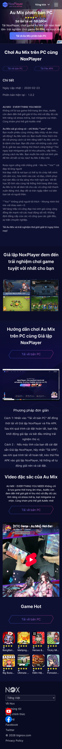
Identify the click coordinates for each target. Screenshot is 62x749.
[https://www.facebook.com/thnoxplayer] (8, 719)
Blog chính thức (15, 714)
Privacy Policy (14, 740)
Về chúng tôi (13, 708)
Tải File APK (47, 68)
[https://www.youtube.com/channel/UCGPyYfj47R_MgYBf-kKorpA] (8, 711)
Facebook (12, 724)
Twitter (10, 730)
